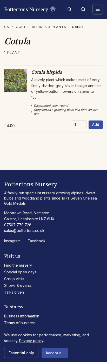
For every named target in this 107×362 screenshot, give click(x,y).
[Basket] (83, 9)
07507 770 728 (17, 225)
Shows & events (18, 285)
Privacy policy (31, 340)
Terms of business (20, 323)
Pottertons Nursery (26, 9)
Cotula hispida (46, 72)
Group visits (14, 278)
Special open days (20, 272)
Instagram (12, 241)
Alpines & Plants (49, 27)
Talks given (14, 292)
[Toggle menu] (97, 9)
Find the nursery (18, 265)
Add (95, 124)
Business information (21, 316)
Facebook (36, 241)
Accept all (55, 353)
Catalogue (15, 27)
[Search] (69, 9)
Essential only (21, 353)
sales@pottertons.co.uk (24, 230)
